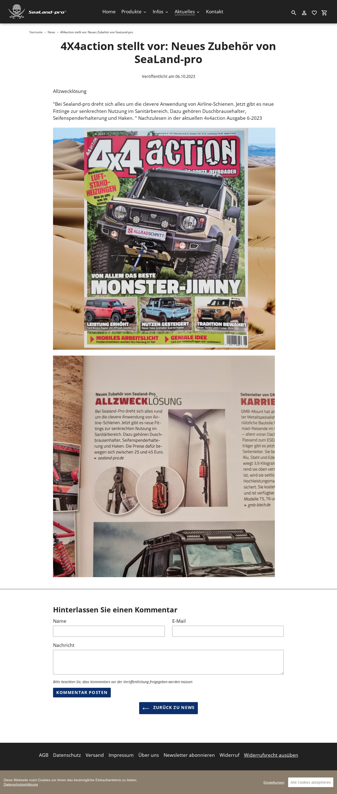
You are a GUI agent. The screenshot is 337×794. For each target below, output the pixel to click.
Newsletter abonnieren (189, 755)
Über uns (148, 755)
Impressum (121, 755)
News (51, 32)
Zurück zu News (173, 707)
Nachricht (64, 645)
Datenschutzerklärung (21, 784)
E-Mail (179, 621)
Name (59, 621)
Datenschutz (67, 755)
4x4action (214, 118)
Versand (95, 755)
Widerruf (229, 755)
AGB (43, 755)
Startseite (36, 32)
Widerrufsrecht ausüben (271, 755)
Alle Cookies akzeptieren (311, 782)
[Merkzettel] (314, 13)
